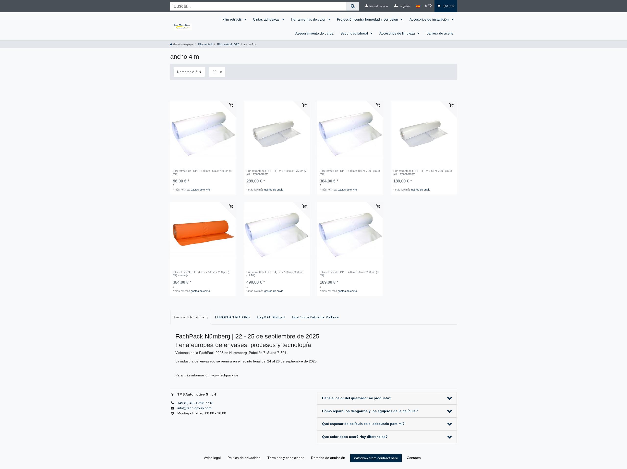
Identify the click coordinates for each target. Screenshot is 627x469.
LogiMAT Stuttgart (271, 317)
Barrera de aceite (439, 33)
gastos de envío (200, 189)
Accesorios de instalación (430, 19)
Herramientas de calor (308, 19)
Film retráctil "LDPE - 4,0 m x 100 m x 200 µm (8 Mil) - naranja (201, 274)
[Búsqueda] (352, 6)
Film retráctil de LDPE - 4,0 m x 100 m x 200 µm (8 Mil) (350, 172)
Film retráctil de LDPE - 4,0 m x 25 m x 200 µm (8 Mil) (202, 172)
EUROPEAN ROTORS (232, 317)
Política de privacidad (244, 458)
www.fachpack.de (224, 375)
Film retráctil (232, 19)
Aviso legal (212, 458)
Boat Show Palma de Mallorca (315, 317)
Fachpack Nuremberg (191, 317)
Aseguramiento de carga (314, 33)
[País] (417, 6)
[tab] (190, 317)
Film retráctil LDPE (228, 44)
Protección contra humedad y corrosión (368, 19)
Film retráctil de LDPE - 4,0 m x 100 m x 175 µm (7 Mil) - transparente (276, 172)
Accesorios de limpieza (397, 33)
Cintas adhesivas (266, 19)
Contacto (414, 458)
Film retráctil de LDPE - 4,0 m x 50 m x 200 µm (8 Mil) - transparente (422, 172)
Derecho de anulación (328, 458)
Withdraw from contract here (376, 458)
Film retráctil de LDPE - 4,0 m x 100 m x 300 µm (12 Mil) (274, 274)
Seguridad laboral (354, 33)
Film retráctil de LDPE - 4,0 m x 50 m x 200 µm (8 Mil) (349, 274)
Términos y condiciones (285, 458)
